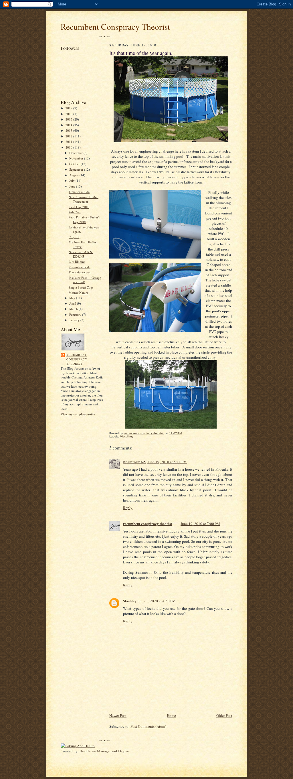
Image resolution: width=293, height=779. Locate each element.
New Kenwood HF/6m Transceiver (83, 199)
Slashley (129, 601)
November (76, 158)
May (72, 298)
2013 (69, 130)
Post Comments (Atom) (148, 726)
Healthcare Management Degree (104, 751)
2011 (69, 141)
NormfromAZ (134, 461)
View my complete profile (78, 414)
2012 (69, 136)
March (74, 309)
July (72, 180)
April (73, 303)
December (76, 153)
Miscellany (126, 436)
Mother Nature (78, 292)
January (74, 320)
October (75, 164)
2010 (69, 147)
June (72, 186)
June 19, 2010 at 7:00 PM (200, 523)
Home (171, 715)
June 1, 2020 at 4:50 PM (157, 601)
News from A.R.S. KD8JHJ (81, 254)
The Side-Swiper (80, 272)
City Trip (74, 237)
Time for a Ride (79, 192)
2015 (69, 119)
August (74, 175)
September (76, 169)
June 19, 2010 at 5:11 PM (167, 461)
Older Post (224, 715)
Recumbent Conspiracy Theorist (115, 26)
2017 (69, 108)
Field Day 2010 (79, 207)
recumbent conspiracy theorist (76, 359)
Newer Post (117, 715)
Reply (127, 507)
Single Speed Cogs (81, 287)
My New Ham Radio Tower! (82, 244)
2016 (69, 114)
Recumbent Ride (79, 267)
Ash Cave (75, 212)
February (75, 314)
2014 (69, 125)
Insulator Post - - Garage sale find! (85, 279)
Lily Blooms (77, 261)
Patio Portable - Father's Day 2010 (84, 219)
